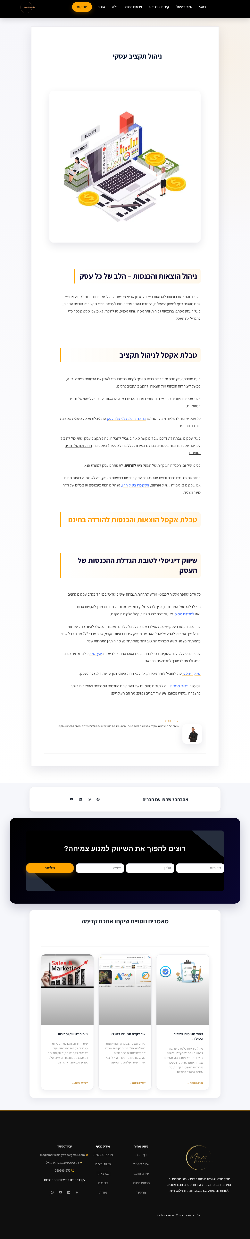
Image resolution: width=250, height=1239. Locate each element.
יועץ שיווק (95, 653)
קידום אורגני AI (159, 7)
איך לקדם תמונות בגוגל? (128, 1034)
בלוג (115, 7)
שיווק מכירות (179, 685)
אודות (101, 7)
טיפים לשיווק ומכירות (73, 1034)
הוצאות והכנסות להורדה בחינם (114, 519)
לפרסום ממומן (184, 614)
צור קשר (82, 7)
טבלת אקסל (179, 519)
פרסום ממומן (133, 7)
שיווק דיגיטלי (184, 7)
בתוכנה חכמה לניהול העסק (126, 418)
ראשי (202, 7)
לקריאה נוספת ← (195, 1082)
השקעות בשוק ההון (135, 485)
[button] (98, 799)
